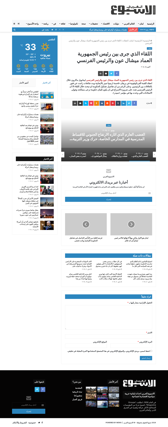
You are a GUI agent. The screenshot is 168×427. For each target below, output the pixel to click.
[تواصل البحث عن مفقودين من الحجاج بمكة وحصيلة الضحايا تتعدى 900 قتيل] (47, 139)
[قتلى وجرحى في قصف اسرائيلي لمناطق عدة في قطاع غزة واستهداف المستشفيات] (114, 396)
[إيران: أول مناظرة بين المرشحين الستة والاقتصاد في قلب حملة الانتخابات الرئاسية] (102, 396)
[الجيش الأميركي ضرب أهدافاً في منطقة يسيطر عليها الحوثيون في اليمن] (47, 202)
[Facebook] (116, 73)
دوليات (116, 23)
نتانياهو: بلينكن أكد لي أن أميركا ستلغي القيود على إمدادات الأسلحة (27, 224)
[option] (108, 136)
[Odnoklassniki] (96, 103)
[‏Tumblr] (118, 103)
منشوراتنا (78, 395)
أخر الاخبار (46, 83)
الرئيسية (150, 23)
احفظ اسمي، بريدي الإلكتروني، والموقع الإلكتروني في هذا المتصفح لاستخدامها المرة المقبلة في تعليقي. (108, 351)
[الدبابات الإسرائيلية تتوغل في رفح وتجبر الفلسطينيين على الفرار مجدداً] (91, 390)
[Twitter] (111, 73)
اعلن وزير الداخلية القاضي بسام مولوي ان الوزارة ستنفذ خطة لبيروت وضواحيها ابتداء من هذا (79, 276)
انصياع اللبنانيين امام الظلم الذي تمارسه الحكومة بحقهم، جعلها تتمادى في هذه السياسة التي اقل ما (139, 263)
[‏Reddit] (107, 103)
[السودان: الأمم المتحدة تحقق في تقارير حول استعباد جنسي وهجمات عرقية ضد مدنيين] (91, 396)
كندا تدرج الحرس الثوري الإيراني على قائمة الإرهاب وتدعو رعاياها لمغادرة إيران (29, 189)
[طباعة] (100, 73)
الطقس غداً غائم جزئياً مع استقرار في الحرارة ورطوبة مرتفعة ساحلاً (28, 94)
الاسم (149, 332)
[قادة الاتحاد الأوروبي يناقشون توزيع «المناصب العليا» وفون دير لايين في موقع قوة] (114, 404)
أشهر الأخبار (23, 83)
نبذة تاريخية (77, 391)
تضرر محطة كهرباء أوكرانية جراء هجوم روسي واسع (28, 104)
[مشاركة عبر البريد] (105, 73)
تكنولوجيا (74, 23)
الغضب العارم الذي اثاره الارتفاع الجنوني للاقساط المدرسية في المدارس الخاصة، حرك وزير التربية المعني (108, 139)
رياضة (45, 23)
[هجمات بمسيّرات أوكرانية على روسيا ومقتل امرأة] (47, 118)
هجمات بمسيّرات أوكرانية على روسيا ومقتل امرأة (108, 29)
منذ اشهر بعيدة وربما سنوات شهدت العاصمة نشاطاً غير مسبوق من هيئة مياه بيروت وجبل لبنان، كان (139, 276)
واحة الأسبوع (33, 23)
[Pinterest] (112, 103)
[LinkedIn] (123, 103)
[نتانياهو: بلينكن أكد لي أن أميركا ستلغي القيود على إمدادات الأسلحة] (47, 225)
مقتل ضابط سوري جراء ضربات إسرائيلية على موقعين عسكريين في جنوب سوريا (27, 212)
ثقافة (63, 23)
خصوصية (32, 422)
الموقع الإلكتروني (100, 342)
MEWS (119, 423)
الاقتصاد (106, 23)
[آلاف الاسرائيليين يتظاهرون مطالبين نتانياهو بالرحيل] (91, 404)
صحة (84, 23)
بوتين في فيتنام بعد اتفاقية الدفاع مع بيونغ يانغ (29, 126)
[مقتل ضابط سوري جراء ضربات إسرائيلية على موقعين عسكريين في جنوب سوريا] (47, 213)
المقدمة (78, 388)
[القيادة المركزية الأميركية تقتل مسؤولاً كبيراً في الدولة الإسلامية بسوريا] (102, 390)
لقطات (125, 40)
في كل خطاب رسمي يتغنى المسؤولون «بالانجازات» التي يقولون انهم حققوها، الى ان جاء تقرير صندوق (109, 263)
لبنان (142, 23)
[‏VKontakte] (101, 103)
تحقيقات (94, 23)
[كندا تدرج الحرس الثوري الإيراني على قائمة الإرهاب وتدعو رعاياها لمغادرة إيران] (47, 190)
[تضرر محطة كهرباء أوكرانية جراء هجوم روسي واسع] (47, 107)
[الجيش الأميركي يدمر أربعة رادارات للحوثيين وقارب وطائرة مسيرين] (102, 404)
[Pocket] (91, 103)
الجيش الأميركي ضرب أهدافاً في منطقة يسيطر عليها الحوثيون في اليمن (28, 200)
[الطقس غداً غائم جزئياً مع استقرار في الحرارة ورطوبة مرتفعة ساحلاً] (47, 95)
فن (54, 23)
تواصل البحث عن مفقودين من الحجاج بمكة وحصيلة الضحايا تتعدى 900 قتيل (27, 138)
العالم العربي (129, 23)
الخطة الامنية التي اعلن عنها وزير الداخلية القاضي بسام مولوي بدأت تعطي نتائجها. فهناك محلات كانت (110, 276)
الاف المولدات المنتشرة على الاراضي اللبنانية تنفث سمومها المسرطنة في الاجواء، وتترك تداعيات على (78, 263)
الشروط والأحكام (20, 422)
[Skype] (85, 103)
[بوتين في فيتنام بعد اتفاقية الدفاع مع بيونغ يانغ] (47, 128)
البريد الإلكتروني (145, 342)
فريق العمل (77, 399)
